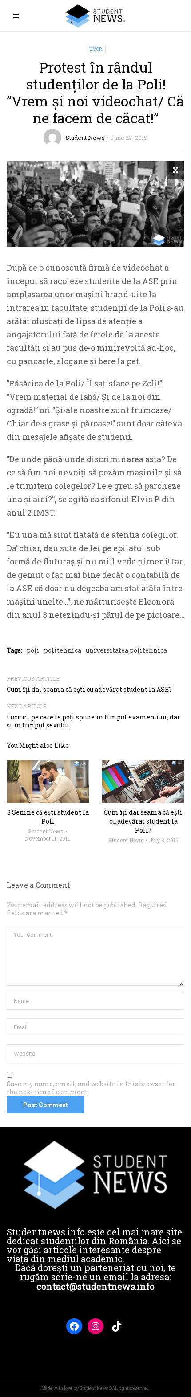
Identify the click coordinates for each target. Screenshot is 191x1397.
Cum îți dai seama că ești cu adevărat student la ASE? (89, 689)
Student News (85, 138)
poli (33, 650)
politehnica (62, 650)
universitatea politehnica (126, 650)
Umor (95, 49)
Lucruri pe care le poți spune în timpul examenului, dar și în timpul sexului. (93, 721)
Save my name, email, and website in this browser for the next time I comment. (91, 1088)
